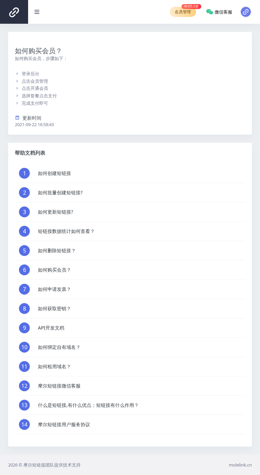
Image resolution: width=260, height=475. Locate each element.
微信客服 (223, 12)
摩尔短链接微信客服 (59, 385)
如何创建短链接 (54, 173)
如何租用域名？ (54, 366)
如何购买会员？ (54, 269)
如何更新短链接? (55, 212)
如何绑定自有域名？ (59, 347)
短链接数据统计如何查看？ (66, 231)
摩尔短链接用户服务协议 (64, 424)
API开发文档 (51, 327)
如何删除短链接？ (57, 250)
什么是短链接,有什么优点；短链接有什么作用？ (88, 405)
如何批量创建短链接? (60, 192)
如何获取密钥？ (54, 308)
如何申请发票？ (54, 289)
